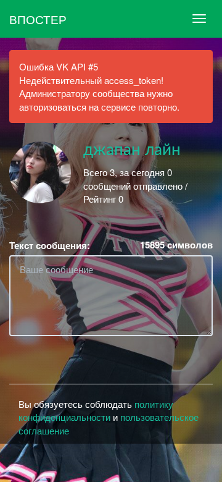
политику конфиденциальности (95, 410)
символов (176, 245)
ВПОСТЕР (38, 19)
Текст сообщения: (49, 245)
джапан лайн (132, 150)
